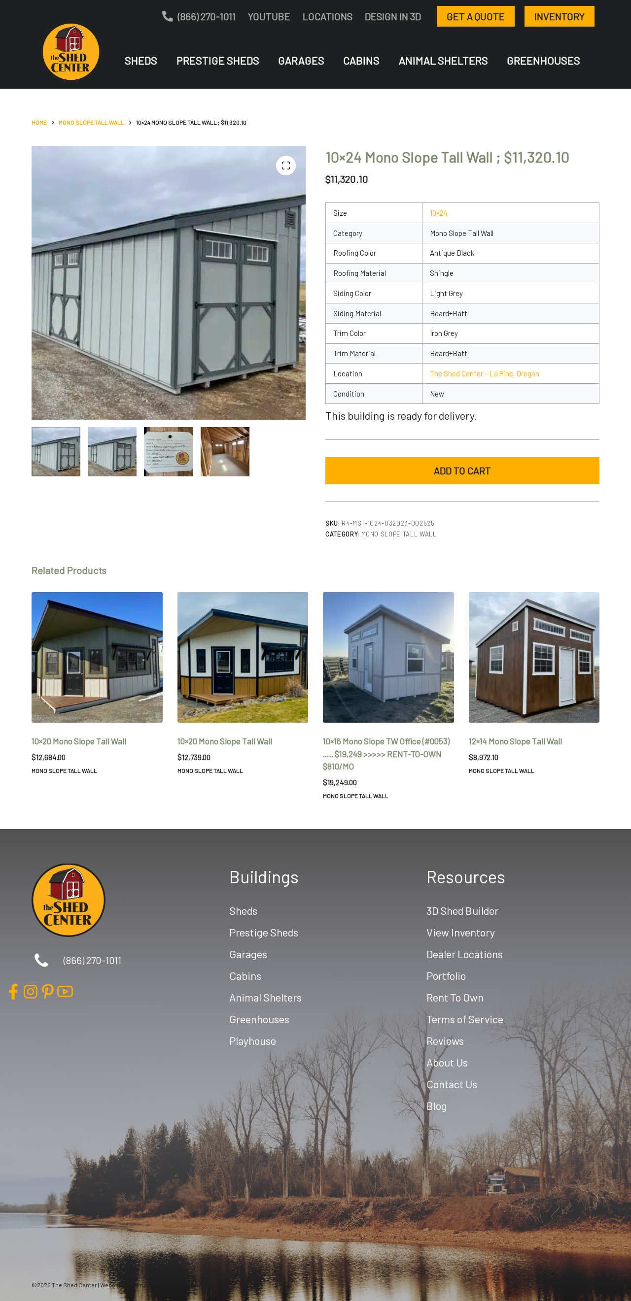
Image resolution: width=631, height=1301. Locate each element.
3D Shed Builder (462, 910)
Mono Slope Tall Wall (399, 534)
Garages (301, 60)
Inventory (559, 16)
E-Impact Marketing (156, 1284)
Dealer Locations (464, 953)
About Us (447, 1062)
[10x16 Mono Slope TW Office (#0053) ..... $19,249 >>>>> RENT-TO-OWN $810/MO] (388, 657)
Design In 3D (393, 16)
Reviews (445, 1040)
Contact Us (451, 1083)
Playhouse (252, 1040)
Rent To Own (455, 997)
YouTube (269, 16)
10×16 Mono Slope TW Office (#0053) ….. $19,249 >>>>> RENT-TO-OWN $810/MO (386, 753)
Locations (327, 16)
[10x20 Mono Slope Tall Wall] (97, 657)
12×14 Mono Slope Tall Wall (515, 741)
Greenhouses (543, 60)
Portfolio (446, 975)
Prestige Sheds (217, 60)
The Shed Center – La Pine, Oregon (484, 373)
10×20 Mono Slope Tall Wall (79, 741)
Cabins (361, 60)
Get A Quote (476, 16)
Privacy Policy (203, 1284)
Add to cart (462, 470)
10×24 (439, 212)
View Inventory (460, 932)
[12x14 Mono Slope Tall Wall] (534, 657)
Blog (436, 1105)
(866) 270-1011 (207, 16)
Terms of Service (464, 1018)
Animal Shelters (443, 60)
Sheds (141, 60)
